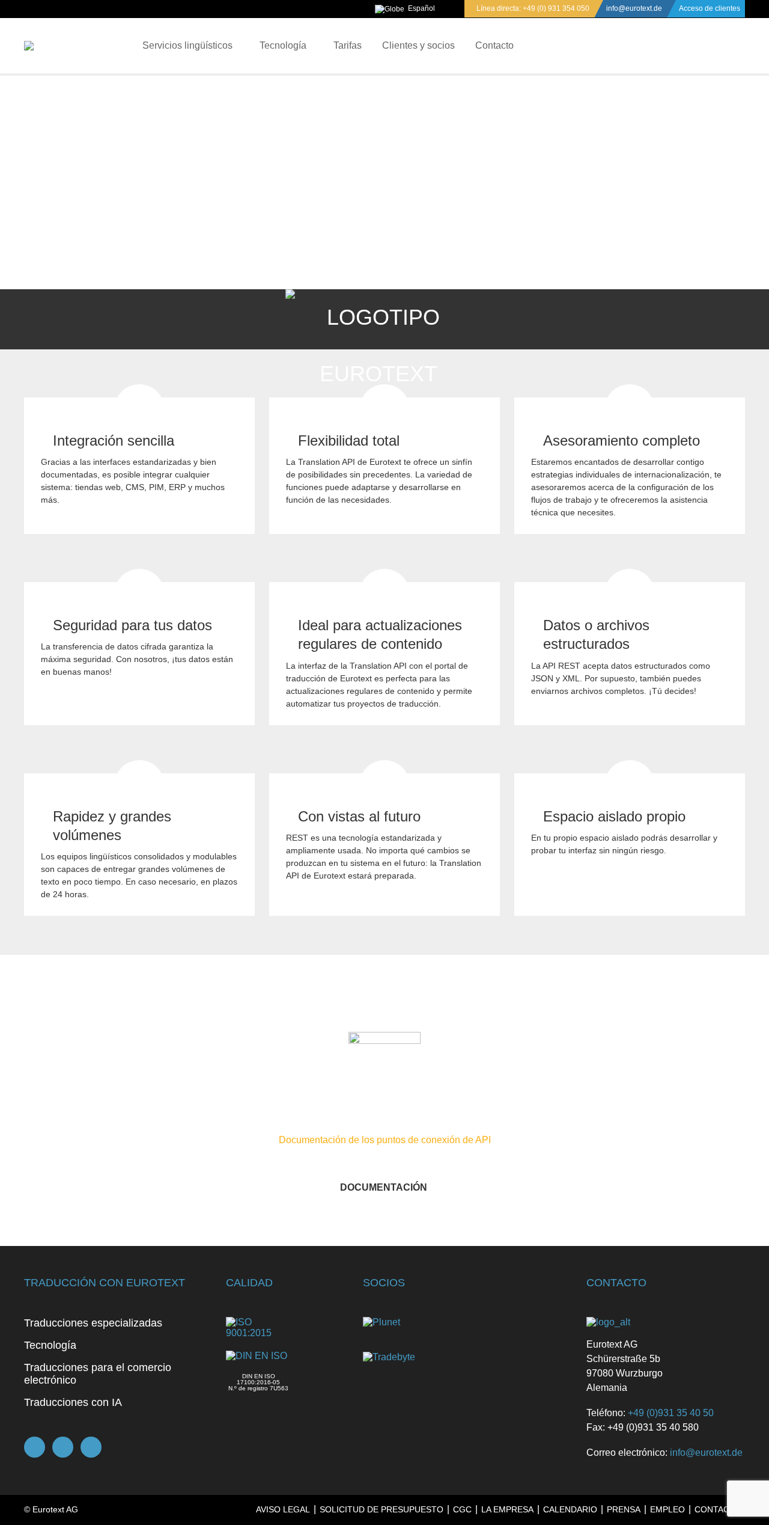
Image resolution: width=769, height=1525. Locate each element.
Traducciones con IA (73, 1402)
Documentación (383, 1187)
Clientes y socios (418, 45)
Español (421, 8)
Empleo (667, 1509)
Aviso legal (283, 1509)
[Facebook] (34, 1447)
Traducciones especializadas (93, 1323)
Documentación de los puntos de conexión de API (385, 1140)
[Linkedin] (91, 1447)
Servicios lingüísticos (187, 45)
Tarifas (347, 45)
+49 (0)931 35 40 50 (671, 1413)
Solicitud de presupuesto (381, 1509)
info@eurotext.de (634, 8)
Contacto (494, 45)
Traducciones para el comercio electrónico (97, 1373)
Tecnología (283, 45)
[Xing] (62, 1447)
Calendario (570, 1509)
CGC (462, 1509)
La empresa (507, 1509)
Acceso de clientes (709, 8)
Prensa (623, 1509)
